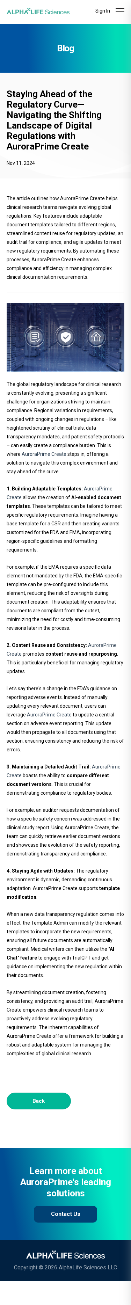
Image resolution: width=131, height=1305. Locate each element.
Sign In (102, 11)
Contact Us (65, 1214)
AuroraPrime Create (44, 454)
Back (38, 1101)
